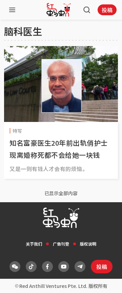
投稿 (107, 10)
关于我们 (34, 244)
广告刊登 (61, 244)
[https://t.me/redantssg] (80, 266)
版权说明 (88, 244)
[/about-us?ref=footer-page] (14, 266)
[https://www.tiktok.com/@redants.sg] (31, 266)
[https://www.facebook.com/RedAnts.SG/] (47, 266)
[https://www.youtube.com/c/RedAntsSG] (63, 266)
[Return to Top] (106, 280)
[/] (58, 10)
